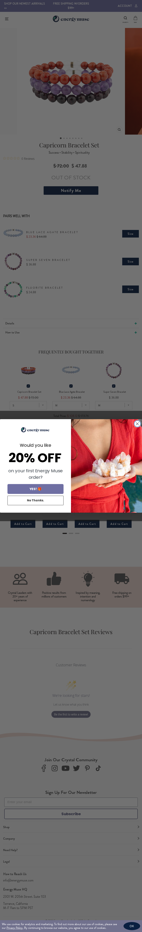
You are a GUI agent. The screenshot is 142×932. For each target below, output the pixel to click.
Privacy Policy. (14, 928)
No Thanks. (35, 500)
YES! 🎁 (36, 489)
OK (132, 926)
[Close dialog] (137, 424)
